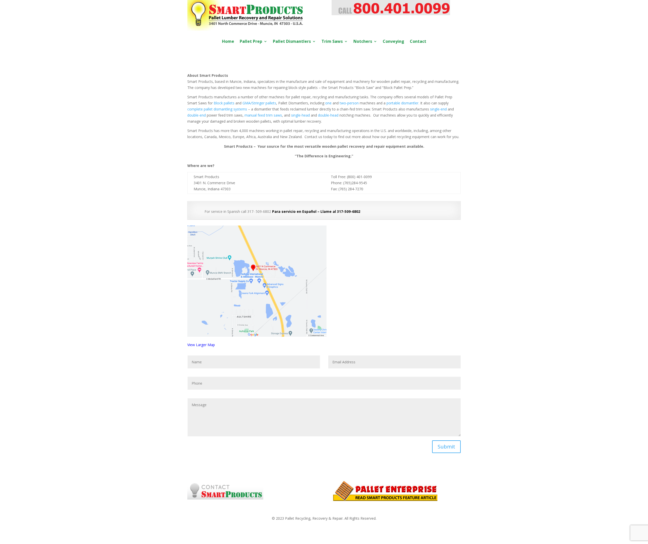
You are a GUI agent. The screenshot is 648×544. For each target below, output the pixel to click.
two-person (349, 103)
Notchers (362, 42)
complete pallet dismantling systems (217, 109)
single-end (438, 109)
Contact (418, 42)
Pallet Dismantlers (292, 42)
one (328, 103)
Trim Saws (332, 42)
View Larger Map (201, 344)
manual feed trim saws (263, 115)
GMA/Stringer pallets (259, 103)
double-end (196, 115)
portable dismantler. (403, 103)
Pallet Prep (251, 42)
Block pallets (224, 103)
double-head (328, 115)
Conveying (393, 42)
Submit (446, 446)
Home (228, 42)
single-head (300, 115)
